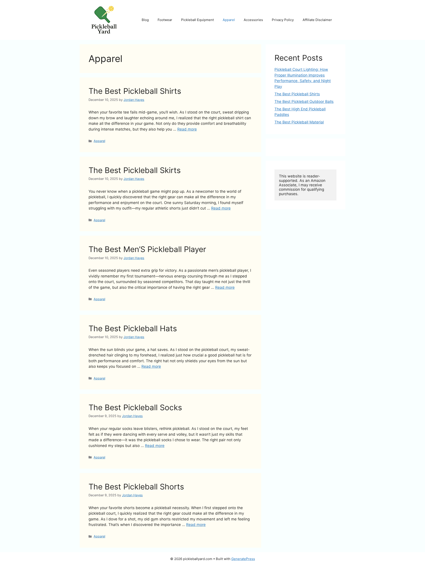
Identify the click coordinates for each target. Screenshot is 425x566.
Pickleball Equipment (197, 20)
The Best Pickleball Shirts (135, 91)
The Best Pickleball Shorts (136, 486)
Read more (187, 129)
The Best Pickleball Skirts (135, 170)
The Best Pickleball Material (299, 122)
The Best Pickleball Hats (133, 328)
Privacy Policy (283, 20)
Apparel (229, 20)
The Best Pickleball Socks (135, 407)
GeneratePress (243, 559)
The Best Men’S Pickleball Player (147, 249)
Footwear (165, 20)
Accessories (253, 20)
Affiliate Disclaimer (317, 20)
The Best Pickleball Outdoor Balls (304, 101)
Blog (145, 20)
